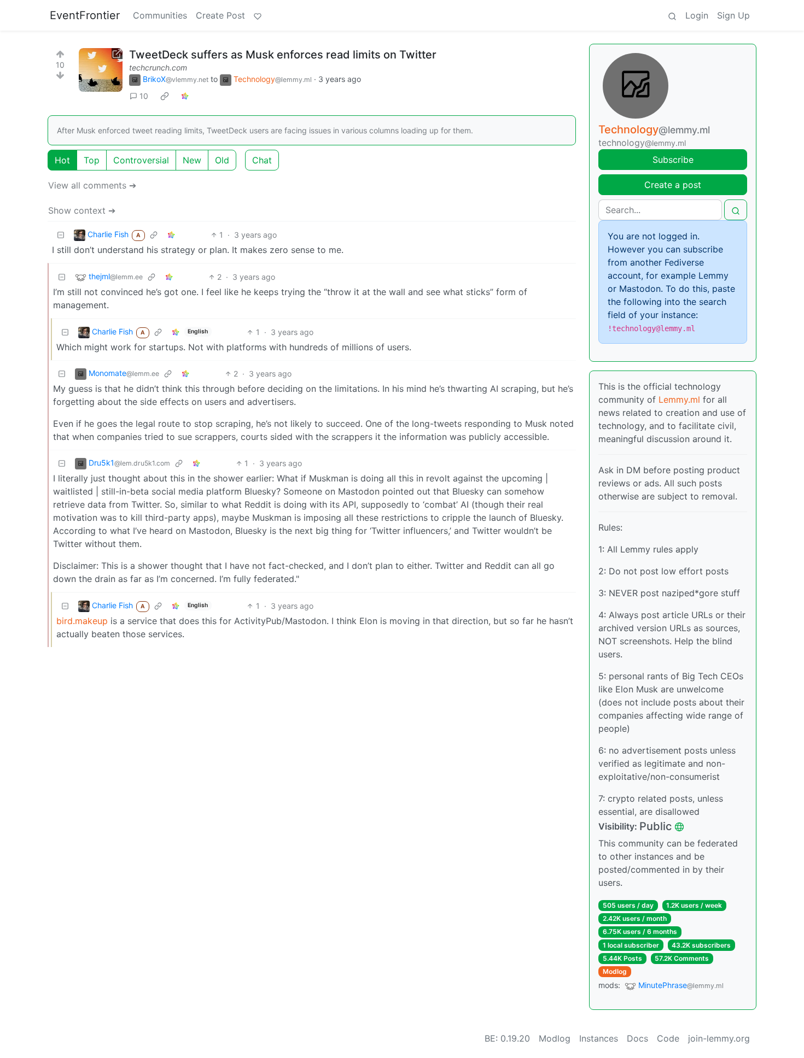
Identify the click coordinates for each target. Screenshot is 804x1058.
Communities (160, 15)
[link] (164, 96)
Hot (62, 160)
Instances (598, 1038)
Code (668, 1038)
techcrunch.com (158, 67)
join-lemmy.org (719, 1038)
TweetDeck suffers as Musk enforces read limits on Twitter (282, 54)
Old (222, 160)
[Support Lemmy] (257, 15)
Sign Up (733, 15)
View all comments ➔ (92, 185)
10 (143, 96)
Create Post (220, 15)
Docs (637, 1038)
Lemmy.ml (679, 399)
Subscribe (673, 159)
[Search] (672, 15)
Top (92, 160)
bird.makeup (82, 620)
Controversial (141, 160)
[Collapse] (60, 234)
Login (696, 15)
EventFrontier (85, 15)
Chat (262, 160)
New (192, 160)
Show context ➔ (81, 210)
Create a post (672, 184)
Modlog (615, 971)
